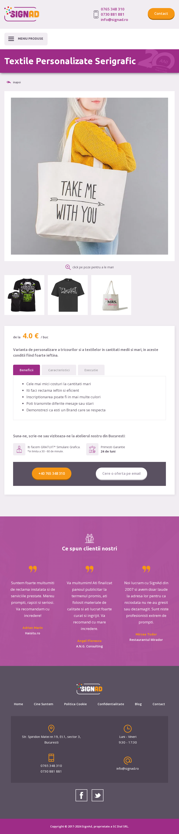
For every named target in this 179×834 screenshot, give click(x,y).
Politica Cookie (75, 704)
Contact (161, 13)
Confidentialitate (111, 704)
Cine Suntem (43, 704)
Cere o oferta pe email (121, 473)
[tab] (26, 370)
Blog (138, 704)
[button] (26, 39)
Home (18, 704)
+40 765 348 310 (51, 473)
